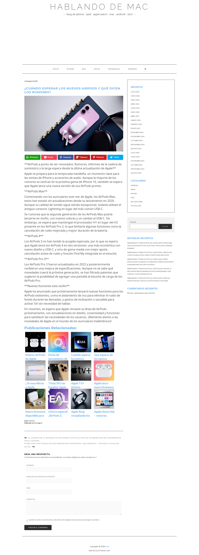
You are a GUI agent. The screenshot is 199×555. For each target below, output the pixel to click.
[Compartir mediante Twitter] (115, 157)
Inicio (56, 69)
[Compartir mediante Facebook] (66, 157)
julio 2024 (135, 153)
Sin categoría (38, 423)
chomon (32, 421)
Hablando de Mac (99, 6)
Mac (84, 69)
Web (28, 488)
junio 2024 (135, 157)
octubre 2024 (136, 140)
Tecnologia (114, 69)
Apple (97, 69)
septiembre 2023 (137, 169)
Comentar (30, 499)
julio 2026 (135, 92)
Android (132, 69)
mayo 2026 (135, 100)
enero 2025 (135, 128)
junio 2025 (135, 108)
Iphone (70, 69)
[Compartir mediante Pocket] (49, 157)
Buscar (133, 222)
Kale (107, 546)
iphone (134, 193)
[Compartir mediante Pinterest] (99, 157)
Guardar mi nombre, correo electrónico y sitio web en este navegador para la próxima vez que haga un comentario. (64, 520)
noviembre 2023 (137, 161)
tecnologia (136, 206)
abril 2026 (135, 104)
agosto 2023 (136, 173)
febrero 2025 (136, 124)
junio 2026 (135, 96)
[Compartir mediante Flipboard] (82, 157)
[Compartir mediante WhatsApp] (32, 157)
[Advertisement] (99, 40)
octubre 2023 (136, 165)
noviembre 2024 (137, 136)
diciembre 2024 (137, 132)
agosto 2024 (136, 149)
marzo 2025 (136, 120)
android (134, 185)
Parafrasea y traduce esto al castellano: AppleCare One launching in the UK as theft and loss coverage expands (149, 245)
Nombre (30, 465)
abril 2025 (135, 116)
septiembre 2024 (137, 145)
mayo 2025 (135, 112)
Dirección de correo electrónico (40, 477)
